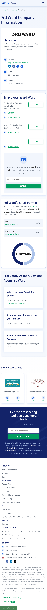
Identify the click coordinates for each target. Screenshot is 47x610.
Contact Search (7, 484)
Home (3, 9)
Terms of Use (34, 445)
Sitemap (5, 524)
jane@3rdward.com (12, 224)
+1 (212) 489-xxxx (14, 117)
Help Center (6, 513)
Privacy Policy (11, 448)
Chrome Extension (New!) (11, 502)
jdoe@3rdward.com (12, 234)
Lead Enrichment (8, 487)
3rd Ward (33, 206)
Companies (13, 9)
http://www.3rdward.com (17, 63)
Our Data (5, 491)
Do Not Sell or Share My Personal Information (19, 516)
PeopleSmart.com (10, 450)
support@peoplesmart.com (16, 546)
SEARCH (23, 186)
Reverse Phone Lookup (11, 495)
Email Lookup (7, 498)
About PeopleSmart (9, 469)
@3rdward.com (13, 132)
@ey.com (11, 113)
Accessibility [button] (6, 601)
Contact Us (6, 509)
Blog (3, 477)
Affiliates (5, 473)
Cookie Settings (8, 608)
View (36, 104)
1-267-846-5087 (11, 550)
